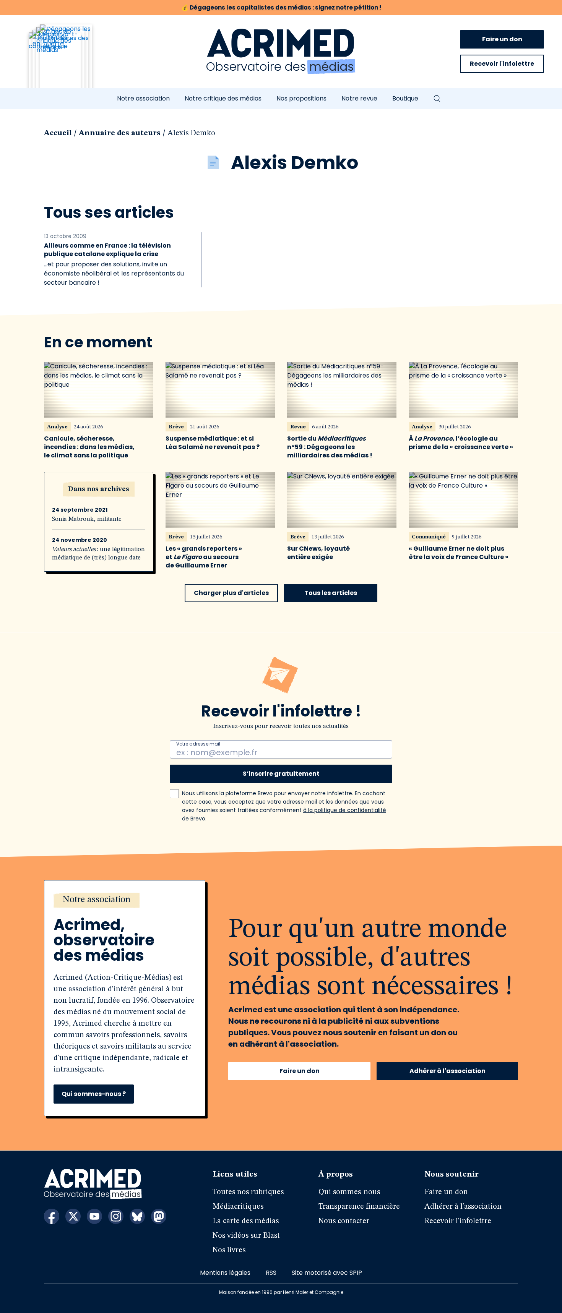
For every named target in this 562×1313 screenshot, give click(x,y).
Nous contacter (343, 1221)
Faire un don (502, 39)
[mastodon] (158, 1216)
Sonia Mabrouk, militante (87, 519)
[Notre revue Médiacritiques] (71, 60)
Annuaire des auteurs (120, 133)
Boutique (405, 98)
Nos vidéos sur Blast (246, 1236)
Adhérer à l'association (447, 1071)
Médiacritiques (238, 1207)
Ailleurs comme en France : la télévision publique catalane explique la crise (107, 250)
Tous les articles (330, 592)
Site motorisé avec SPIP (327, 1272)
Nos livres (229, 1250)
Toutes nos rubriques (248, 1192)
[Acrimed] (281, 51)
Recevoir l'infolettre (502, 63)
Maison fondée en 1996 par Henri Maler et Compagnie (281, 1292)
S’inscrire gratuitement (281, 773)
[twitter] (73, 1216)
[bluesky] (137, 1216)
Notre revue (359, 98)
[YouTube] (94, 1216)
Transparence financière (359, 1207)
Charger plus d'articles (231, 592)
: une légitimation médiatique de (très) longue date (98, 553)
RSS (271, 1272)
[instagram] (115, 1216)
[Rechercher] (437, 98)
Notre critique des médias (223, 98)
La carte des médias (246, 1221)
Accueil (58, 133)
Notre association (143, 98)
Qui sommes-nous (349, 1192)
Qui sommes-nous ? (94, 1093)
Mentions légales (225, 1272)
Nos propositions (301, 98)
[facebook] (51, 1216)
